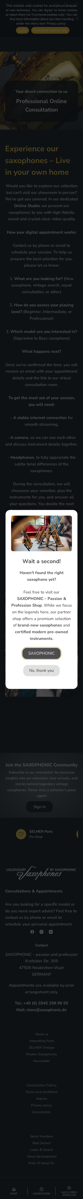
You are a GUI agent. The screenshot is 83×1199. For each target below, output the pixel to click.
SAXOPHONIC (41, 653)
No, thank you (41, 670)
